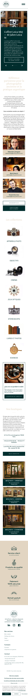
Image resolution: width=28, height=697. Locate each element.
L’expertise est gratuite (14, 399)
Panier (5, 641)
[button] (5, 68)
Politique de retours (9, 639)
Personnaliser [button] (24, 693)
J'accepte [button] (6, 693)
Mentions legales (14, 679)
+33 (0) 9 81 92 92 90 (9, 661)
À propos (6, 650)
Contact (6, 643)
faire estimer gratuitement (14, 211)
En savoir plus (12, 63)
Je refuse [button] (16, 693)
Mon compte (7, 637)
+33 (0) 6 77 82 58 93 (9, 663)
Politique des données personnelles (14, 681)
